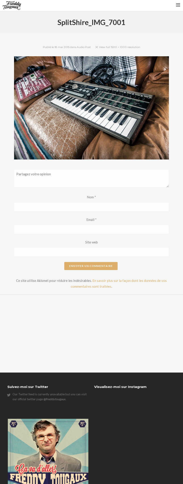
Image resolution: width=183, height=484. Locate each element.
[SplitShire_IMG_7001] (91, 108)
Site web (91, 242)
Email (91, 220)
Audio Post (84, 47)
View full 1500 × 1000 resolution (119, 47)
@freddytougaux (55, 399)
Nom (91, 197)
